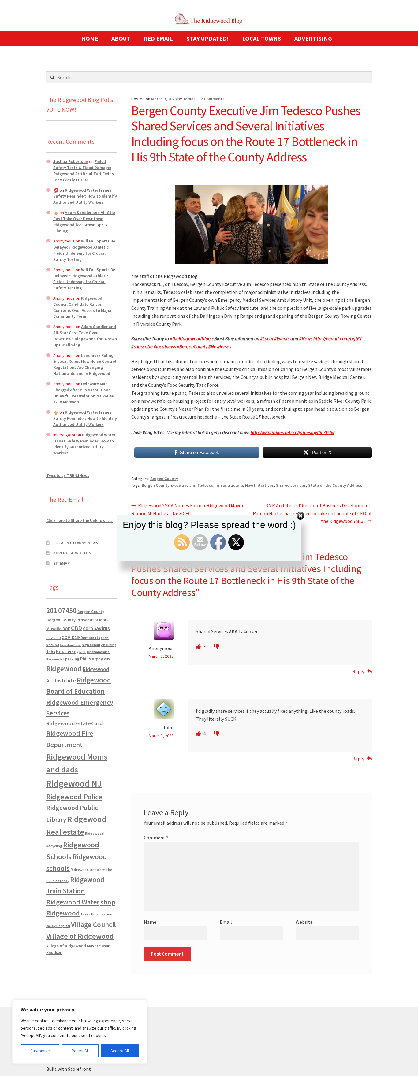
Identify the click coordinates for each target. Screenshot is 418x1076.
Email (226, 922)
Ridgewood (64, 668)
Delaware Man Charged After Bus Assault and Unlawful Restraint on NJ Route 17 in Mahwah (83, 393)
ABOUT (120, 38)
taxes (85, 914)
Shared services (291, 485)
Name (150, 922)
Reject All (80, 1050)
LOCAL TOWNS (261, 38)
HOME (89, 38)
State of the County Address (335, 485)
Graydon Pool (70, 645)
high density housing (99, 644)
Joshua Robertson (70, 161)
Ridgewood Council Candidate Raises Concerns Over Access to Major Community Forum (82, 307)
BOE (66, 628)
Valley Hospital (58, 926)
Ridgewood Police (74, 796)
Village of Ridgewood (80, 936)
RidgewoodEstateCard (74, 723)
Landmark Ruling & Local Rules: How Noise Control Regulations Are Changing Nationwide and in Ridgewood (84, 364)
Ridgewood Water (72, 902)
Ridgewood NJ (74, 783)
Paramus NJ (55, 659)
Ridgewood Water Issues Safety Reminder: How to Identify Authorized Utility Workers (85, 196)
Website (304, 922)
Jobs (50, 651)
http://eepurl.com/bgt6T (337, 338)
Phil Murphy (91, 659)
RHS (107, 659)
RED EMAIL (158, 38)
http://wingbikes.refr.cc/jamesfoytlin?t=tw (292, 432)
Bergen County (164, 478)
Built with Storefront (68, 1069)
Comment (156, 837)
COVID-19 (53, 638)
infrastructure (229, 485)
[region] (79, 1032)
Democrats (90, 637)
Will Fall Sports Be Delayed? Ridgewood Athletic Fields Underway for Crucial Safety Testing (84, 250)
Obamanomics (98, 651)
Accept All (119, 1050)
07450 (67, 610)
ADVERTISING (313, 38)
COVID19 (71, 637)
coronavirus (96, 628)
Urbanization (101, 914)
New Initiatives (259, 485)
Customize (40, 1050)
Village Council (93, 924)
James (189, 99)
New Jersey (67, 651)
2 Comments (213, 99)
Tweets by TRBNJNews (67, 475)
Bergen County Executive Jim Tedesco (177, 485)
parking (72, 659)
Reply (358, 671)
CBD (76, 628)
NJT (82, 651)
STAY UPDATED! (207, 38)
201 (51, 610)
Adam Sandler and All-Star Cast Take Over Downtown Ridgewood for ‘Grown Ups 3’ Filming (84, 221)
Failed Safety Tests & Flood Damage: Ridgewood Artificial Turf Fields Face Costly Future (83, 170)
